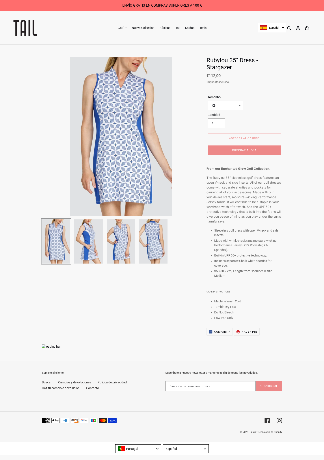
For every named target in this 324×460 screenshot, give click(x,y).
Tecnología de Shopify (270, 432)
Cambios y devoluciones (74, 382)
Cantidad (214, 115)
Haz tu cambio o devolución (61, 388)
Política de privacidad (112, 382)
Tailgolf (253, 432)
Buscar (47, 382)
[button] (272, 27)
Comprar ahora (244, 150)
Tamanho (214, 97)
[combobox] (138, 448)
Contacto (92, 388)
